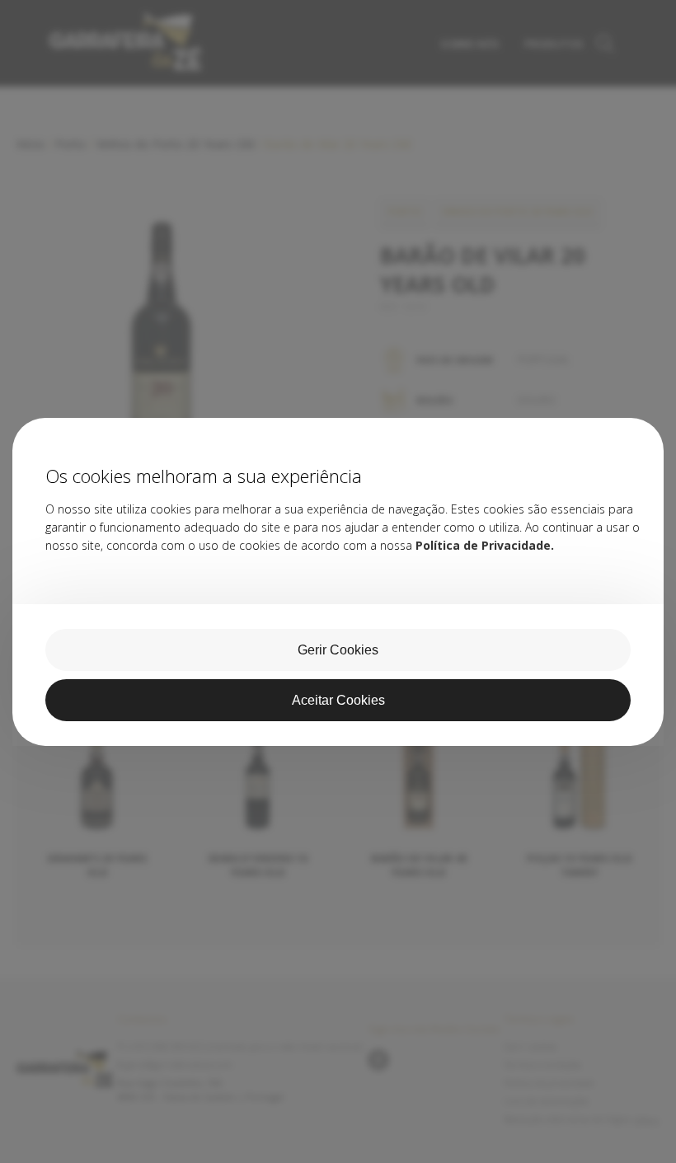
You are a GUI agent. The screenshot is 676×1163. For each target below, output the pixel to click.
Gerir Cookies (338, 650)
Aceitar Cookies (338, 700)
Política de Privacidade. (484, 545)
